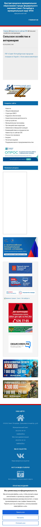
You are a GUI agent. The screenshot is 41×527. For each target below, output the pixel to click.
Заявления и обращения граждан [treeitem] (16, 128)
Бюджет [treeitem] (8, 137)
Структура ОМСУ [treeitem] (11, 113)
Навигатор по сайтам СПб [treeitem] (13, 132)
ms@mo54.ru (21, 434)
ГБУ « (7, 54)
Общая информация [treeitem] (12, 111)
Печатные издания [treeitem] (11, 140)
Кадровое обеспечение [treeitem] (13, 116)
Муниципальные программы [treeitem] (14, 123)
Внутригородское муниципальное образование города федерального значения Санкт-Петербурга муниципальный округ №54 (20, 7)
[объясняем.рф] (20, 344)
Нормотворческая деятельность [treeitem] (16, 118)
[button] (33, 20)
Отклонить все (20, 523)
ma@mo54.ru (20, 443)
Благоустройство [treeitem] (11, 120)
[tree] (20, 125)
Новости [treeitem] (8, 108)
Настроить (20, 517)
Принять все (20, 512)
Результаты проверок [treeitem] (12, 135)
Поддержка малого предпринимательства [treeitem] (19, 142)
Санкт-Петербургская (17, 54)
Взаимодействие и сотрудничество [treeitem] (17, 130)
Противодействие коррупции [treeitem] (15, 125)
